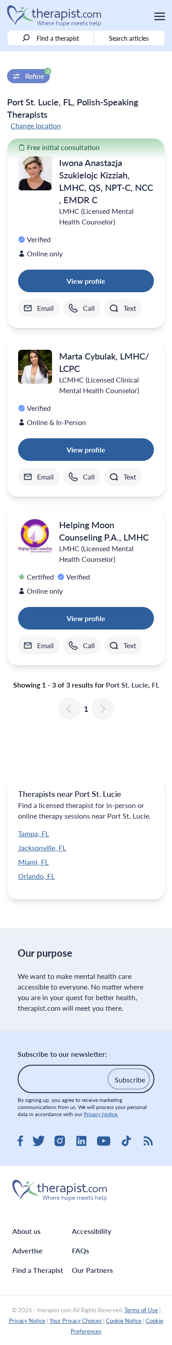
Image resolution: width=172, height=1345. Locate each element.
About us (26, 1231)
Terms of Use (141, 1310)
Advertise (27, 1250)
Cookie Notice (124, 1321)
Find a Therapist (37, 1270)
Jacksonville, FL (42, 848)
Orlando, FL (36, 876)
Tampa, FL (33, 833)
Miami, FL (33, 862)
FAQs (80, 1250)
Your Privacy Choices (75, 1321)
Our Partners (92, 1270)
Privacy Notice (100, 1114)
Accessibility (91, 1231)
